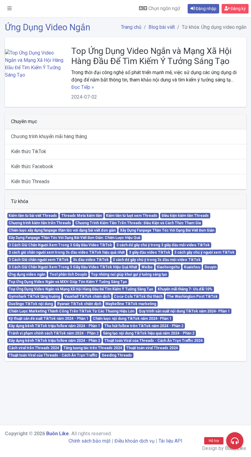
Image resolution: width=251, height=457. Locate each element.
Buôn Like (57, 433)
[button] (9, 8)
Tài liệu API (170, 441)
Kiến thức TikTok (28, 151)
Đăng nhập (205, 8)
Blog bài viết (161, 27)
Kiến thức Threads (30, 181)
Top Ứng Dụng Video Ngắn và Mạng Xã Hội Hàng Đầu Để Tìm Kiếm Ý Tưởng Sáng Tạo (151, 56)
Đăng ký (238, 8)
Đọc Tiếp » (82, 87)
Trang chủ (131, 27)
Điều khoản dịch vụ (134, 441)
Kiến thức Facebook (32, 166)
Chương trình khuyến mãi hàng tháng (49, 136)
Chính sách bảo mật (90, 441)
